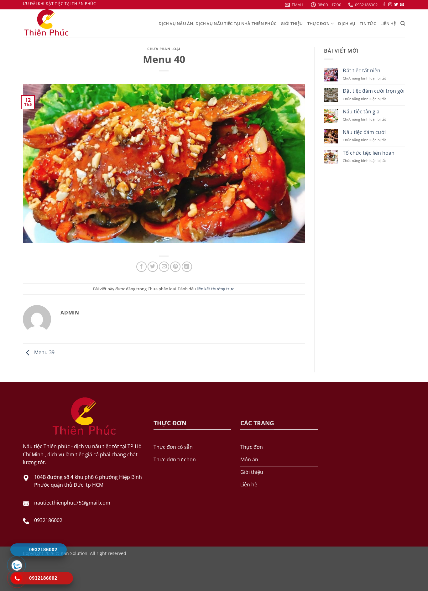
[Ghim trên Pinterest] (175, 267)
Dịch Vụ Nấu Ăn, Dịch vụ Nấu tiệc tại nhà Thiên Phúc (217, 23)
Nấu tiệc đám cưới (364, 132)
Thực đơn (318, 23)
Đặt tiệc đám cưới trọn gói (374, 91)
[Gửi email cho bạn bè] (164, 267)
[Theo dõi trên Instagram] (390, 5)
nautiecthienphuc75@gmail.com (72, 502)
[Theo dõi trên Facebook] (384, 5)
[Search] (402, 23)
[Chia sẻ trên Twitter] (153, 267)
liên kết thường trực (215, 289)
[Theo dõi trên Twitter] (396, 5)
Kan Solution (74, 553)
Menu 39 (44, 352)
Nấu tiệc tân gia (361, 112)
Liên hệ (388, 23)
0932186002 (48, 520)
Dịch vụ (346, 23)
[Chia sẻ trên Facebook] (141, 267)
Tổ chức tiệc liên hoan (368, 153)
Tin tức (368, 23)
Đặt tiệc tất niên (361, 71)
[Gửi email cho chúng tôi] (402, 5)
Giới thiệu (292, 23)
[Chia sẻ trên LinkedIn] (187, 267)
